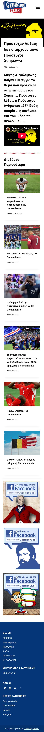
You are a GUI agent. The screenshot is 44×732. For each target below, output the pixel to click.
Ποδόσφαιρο (9, 705)
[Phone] (20, 688)
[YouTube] (15, 688)
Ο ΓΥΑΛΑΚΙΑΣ (9, 660)
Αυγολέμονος (9, 642)
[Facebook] (5, 688)
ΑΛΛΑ (6, 651)
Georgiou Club (10, 701)
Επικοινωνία (9, 673)
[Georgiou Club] (14, 7)
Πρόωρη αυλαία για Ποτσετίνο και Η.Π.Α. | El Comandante (20, 306)
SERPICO (7, 638)
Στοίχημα (7, 714)
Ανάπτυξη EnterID (31, 729)
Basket (6, 710)
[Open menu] (37, 7)
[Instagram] (10, 688)
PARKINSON (9, 655)
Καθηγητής (8, 647)
